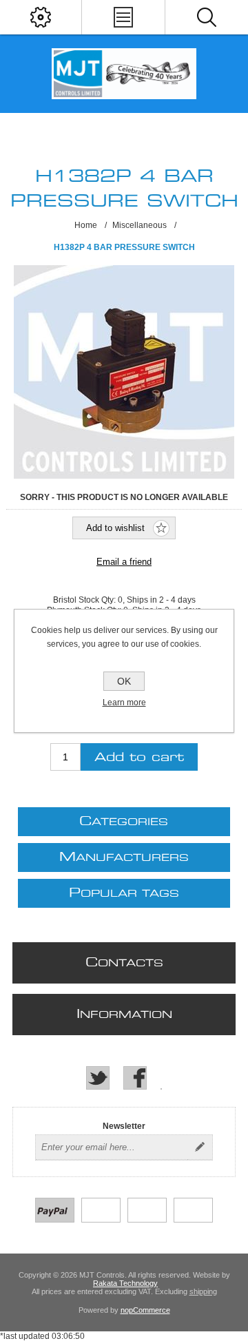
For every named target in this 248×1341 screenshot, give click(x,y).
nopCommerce (145, 1310)
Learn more (124, 702)
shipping (203, 1291)
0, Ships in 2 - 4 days (157, 600)
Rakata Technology (125, 1283)
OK (124, 681)
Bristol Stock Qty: (85, 600)
